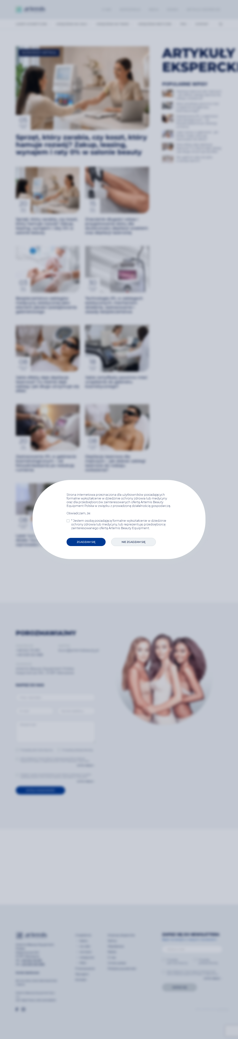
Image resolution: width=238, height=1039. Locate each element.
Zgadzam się (86, 542)
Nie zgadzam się (133, 542)
